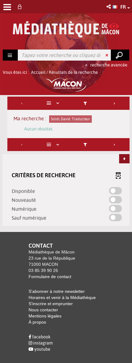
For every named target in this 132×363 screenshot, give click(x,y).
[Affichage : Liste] (54, 103)
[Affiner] (85, 103)
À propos (37, 322)
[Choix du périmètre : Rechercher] (10, 55)
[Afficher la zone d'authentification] (21, 6)
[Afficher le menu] (7, 7)
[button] (109, 6)
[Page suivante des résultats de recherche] (115, 103)
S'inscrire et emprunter (51, 303)
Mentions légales (45, 315)
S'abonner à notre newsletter (57, 291)
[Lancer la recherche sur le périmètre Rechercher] (120, 55)
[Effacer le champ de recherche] (107, 55)
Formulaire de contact (50, 276)
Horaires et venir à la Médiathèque (62, 297)
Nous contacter (43, 309)
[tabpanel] (66, 162)
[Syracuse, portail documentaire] (66, 29)
